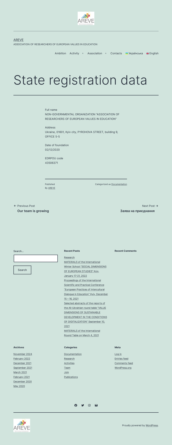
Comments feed (124, 363)
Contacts (116, 53)
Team (67, 367)
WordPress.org (123, 367)
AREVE (18, 40)
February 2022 (21, 358)
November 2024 (22, 354)
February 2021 (21, 377)
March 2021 (20, 372)
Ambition (60, 53)
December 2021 (22, 363)
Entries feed (121, 358)
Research (69, 257)
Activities (69, 363)
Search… (18, 251)
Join (66, 372)
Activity (74, 53)
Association (94, 53)
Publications (71, 377)
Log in (118, 354)
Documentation (119, 184)
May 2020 (19, 386)
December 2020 (22, 381)
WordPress (152, 425)
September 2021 (22, 367)
